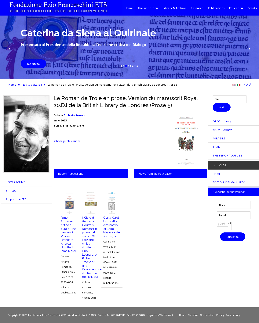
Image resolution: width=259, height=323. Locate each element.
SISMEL (217, 174)
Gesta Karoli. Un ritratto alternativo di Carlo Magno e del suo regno (111, 227)
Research (197, 8)
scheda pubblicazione (67, 141)
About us (193, 315)
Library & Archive (174, 8)
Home (129, 8)
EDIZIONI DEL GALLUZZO (229, 182)
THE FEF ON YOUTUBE (227, 155)
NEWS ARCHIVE (15, 182)
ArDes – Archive (222, 130)
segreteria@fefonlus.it (160, 315)
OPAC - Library (222, 121)
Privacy (220, 315)
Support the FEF (15, 199)
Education (236, 8)
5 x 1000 (10, 190)
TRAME (217, 147)
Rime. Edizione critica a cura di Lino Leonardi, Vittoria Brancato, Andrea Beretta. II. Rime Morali (69, 234)
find (221, 107)
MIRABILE (219, 138)
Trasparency (233, 315)
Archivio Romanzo (76, 115)
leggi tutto (33, 64)
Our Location (207, 315)
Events (252, 8)
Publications (216, 8)
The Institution (147, 8)
